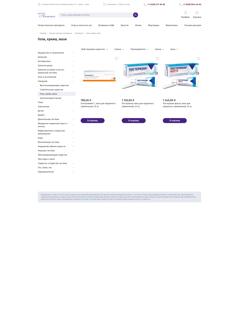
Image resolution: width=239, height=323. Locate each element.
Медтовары (153, 25)
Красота (124, 25)
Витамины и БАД (106, 25)
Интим (138, 25)
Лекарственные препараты (51, 25)
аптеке (86, 199)
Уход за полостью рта (81, 25)
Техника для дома (192, 25)
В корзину (92, 120)
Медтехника (172, 25)
